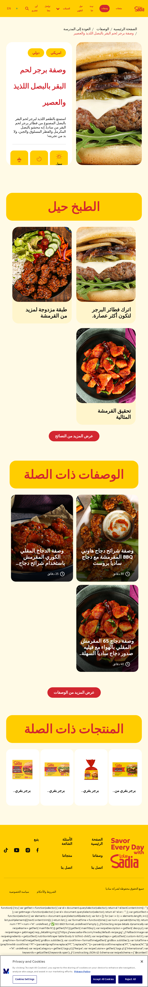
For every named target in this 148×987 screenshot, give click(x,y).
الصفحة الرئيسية (125, 29)
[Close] (142, 961)
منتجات (119, 8)
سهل (59, 164)
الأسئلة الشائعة (67, 841)
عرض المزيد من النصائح (74, 436)
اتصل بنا (97, 867)
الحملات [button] (66, 8)
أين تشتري (35, 8)
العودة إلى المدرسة (77, 29)
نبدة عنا (91, 8)
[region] (74, 971)
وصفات (104, 8)
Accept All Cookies (103, 979)
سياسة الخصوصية (19, 891)
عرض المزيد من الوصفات (74, 692)
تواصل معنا (47, 8)
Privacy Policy (82, 971)
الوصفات (103, 29)
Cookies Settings (24, 979)
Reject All (130, 979)
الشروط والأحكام (46, 891)
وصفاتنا (97, 855)
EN (9, 8)
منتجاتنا (67, 855)
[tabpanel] (74, 596)
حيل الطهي (80, 8)
